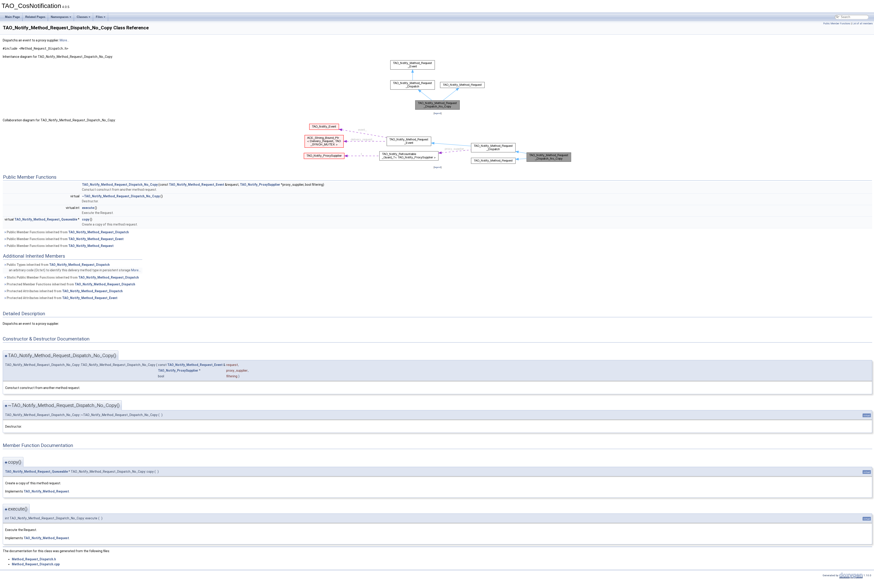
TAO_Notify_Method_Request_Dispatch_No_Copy (120, 184)
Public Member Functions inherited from (67, 232)
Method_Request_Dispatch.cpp (36, 564)
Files (99, 17)
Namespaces (60, 17)
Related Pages (35, 17)
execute (88, 208)
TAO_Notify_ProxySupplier (260, 184)
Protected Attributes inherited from (64, 291)
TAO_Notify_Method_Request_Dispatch (98, 232)
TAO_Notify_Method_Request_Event (196, 184)
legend (437, 113)
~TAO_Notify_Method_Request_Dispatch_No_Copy (121, 196)
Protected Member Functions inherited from (70, 284)
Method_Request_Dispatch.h (34, 559)
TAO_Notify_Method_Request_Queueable (45, 219)
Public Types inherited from (58, 265)
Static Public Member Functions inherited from (72, 277)
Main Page (12, 17)
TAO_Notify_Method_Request (91, 246)
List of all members (862, 23)
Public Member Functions (836, 23)
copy (85, 219)
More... (64, 40)
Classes (82, 17)
